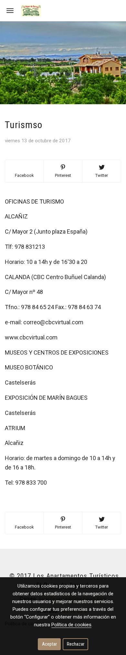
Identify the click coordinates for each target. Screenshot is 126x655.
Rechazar (75, 644)
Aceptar (49, 644)
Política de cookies (71, 625)
